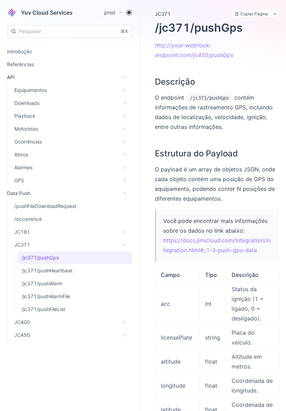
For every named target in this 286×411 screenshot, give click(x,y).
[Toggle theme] (129, 12)
